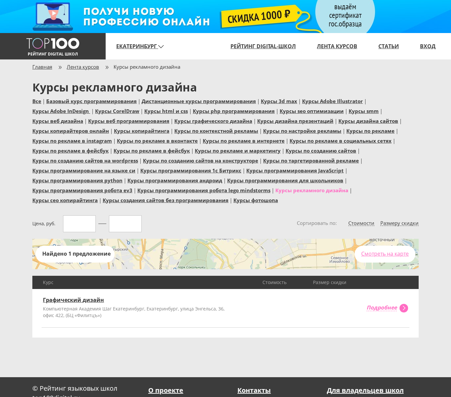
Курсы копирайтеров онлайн (70, 130)
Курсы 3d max (279, 101)
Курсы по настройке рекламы (302, 130)
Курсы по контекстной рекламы (216, 130)
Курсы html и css (166, 111)
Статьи (388, 46)
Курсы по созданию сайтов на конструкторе (200, 160)
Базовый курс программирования (91, 101)
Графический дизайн (73, 300)
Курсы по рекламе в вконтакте (157, 140)
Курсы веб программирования (128, 121)
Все (36, 101)
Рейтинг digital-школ (263, 46)
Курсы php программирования (234, 111)
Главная (42, 66)
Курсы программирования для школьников (285, 180)
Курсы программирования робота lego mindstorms (203, 190)
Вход (427, 46)
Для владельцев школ (365, 390)
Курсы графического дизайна (213, 121)
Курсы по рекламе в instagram (72, 140)
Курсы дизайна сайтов (368, 121)
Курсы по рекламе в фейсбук (70, 150)
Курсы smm (364, 111)
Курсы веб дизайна (57, 121)
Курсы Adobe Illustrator (332, 101)
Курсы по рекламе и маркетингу (238, 150)
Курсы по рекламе (370, 130)
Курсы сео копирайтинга (65, 200)
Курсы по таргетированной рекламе (311, 160)
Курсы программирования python (77, 180)
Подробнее (381, 308)
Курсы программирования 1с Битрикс (190, 170)
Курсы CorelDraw (117, 111)
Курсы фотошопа (255, 200)
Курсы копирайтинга (141, 130)
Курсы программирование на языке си (83, 170)
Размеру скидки (399, 223)
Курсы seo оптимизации (312, 111)
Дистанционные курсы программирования (199, 101)
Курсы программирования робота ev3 (82, 190)
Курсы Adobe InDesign (61, 111)
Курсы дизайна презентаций (295, 121)
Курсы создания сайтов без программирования (165, 200)
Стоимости (361, 223)
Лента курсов (337, 46)
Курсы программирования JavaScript (295, 170)
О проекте (165, 390)
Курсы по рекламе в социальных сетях (341, 140)
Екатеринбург (137, 46)
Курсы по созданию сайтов (321, 150)
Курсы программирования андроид (174, 180)
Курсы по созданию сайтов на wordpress (85, 160)
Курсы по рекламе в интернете (244, 140)
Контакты (254, 390)
